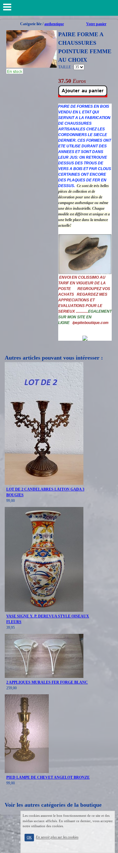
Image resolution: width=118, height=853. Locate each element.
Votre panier (96, 24)
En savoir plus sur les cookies (57, 837)
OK (29, 837)
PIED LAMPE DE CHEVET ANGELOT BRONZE (48, 777)
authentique (54, 24)
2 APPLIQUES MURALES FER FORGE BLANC (47, 682)
